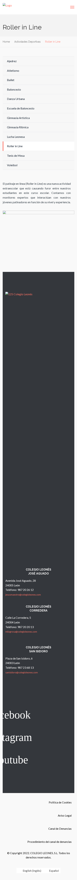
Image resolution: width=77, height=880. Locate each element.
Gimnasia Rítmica (17, 127)
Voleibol (12, 165)
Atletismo (13, 70)
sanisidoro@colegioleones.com (21, 672)
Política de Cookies (60, 802)
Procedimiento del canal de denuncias (49, 841)
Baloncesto (14, 89)
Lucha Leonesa (16, 136)
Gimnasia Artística (18, 118)
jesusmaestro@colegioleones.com (23, 594)
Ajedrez (12, 61)
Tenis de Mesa (16, 155)
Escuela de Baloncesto (20, 108)
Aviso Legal (65, 815)
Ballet (10, 80)
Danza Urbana (16, 98)
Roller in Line (15, 146)
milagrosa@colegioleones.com (21, 631)
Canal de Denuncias (60, 828)
